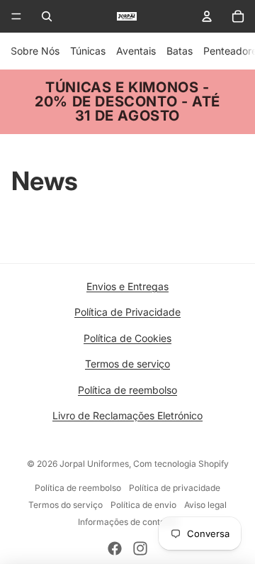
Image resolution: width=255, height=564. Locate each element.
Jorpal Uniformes (94, 463)
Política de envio (143, 504)
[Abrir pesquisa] (46, 16)
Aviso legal (205, 504)
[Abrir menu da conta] (206, 16)
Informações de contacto (128, 521)
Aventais (136, 51)
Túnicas (88, 51)
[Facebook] (114, 548)
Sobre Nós (35, 51)
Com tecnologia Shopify (181, 463)
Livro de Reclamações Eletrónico (127, 415)
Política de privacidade (174, 487)
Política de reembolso (127, 390)
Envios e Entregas (127, 286)
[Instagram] (140, 548)
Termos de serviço (127, 364)
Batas (179, 51)
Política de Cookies (127, 338)
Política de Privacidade (127, 312)
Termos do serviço (65, 504)
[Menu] (16, 16)
